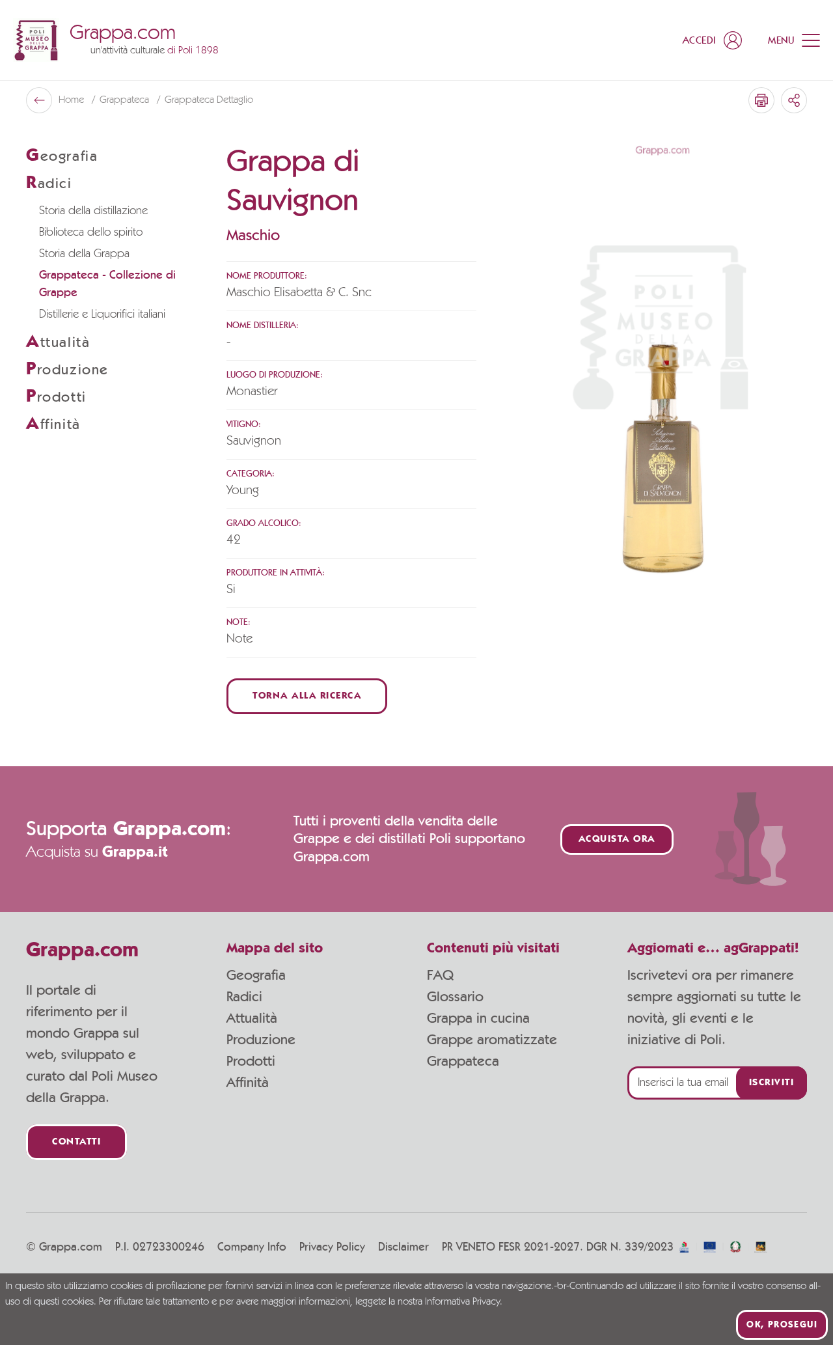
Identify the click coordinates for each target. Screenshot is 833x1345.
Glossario (455, 997)
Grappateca (126, 100)
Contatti (76, 1142)
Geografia (256, 975)
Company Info (251, 1247)
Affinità (247, 1082)
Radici (244, 997)
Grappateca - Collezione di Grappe (107, 284)
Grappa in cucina (478, 1018)
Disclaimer (403, 1247)
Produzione (260, 1040)
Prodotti (250, 1061)
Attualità (251, 1018)
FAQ (440, 975)
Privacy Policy (332, 1247)
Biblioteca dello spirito (91, 232)
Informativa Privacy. (463, 1302)
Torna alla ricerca (307, 696)
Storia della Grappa (84, 254)
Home (73, 100)
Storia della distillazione (93, 211)
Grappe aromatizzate (492, 1040)
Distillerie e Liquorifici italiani (102, 314)
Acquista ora (617, 839)
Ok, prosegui (781, 1324)
